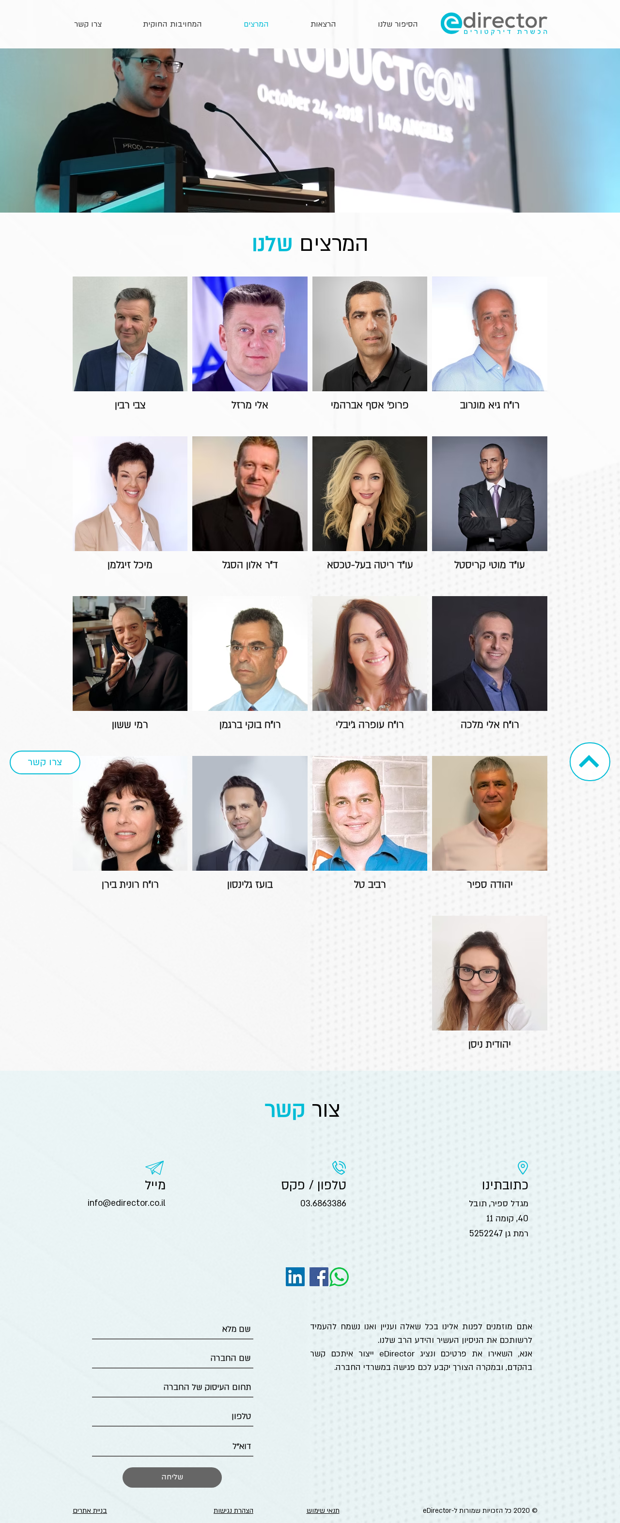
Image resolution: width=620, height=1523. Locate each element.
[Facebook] (319, 1276)
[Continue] (589, 761)
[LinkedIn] (295, 1276)
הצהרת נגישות (233, 1510)
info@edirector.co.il (127, 1203)
